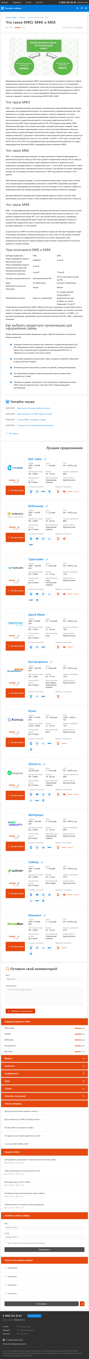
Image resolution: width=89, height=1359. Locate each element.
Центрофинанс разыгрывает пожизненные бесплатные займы (30, 1159)
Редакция (4, 2)
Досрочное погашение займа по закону (21, 1111)
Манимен (34, 915)
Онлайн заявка (17, 490)
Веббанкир (35, 506)
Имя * (8, 975)
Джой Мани (36, 614)
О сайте (28, 2)
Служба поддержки (27, 1330)
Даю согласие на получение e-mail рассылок (26, 1243)
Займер (33, 862)
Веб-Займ (34, 459)
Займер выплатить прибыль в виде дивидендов (24, 1204)
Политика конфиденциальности (14, 1344)
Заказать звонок (34, 1316)
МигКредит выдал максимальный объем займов (24, 1193)
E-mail (7, 1233)
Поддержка (17, 2)
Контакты (39, 2)
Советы (22, 17)
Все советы (13, 433)
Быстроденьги (38, 661)
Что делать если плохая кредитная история (22, 1135)
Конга (32, 711)
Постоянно (12, 1293)
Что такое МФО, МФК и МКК (16, 1144)
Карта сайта (24, 1334)
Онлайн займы (11, 17)
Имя (6, 1223)
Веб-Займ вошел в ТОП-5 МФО (17, 1182)
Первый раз (12, 1268)
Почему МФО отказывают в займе (19, 1127)
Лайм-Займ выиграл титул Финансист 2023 (22, 1170)
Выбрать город (25, 1326)
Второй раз (12, 1276)
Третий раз (12, 1285)
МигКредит (36, 815)
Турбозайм (35, 559)
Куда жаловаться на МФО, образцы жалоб (22, 1119)
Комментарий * (11, 986)
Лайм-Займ (9, 1028)
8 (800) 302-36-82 (67, 2)
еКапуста (34, 764)
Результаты (82, 1303)
